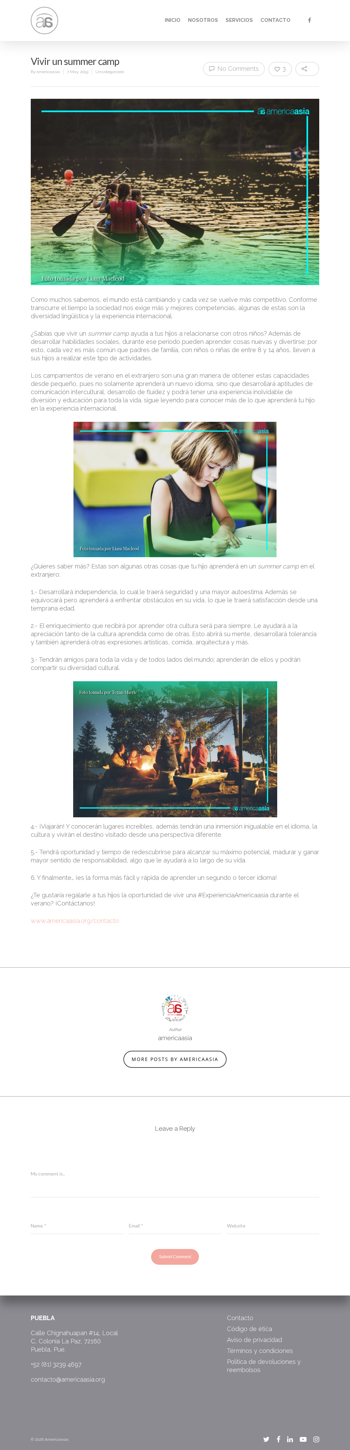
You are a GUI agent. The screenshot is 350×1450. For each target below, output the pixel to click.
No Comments (237, 68)
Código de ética (249, 1328)
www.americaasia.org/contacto (75, 920)
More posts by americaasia (175, 1059)
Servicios (239, 20)
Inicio (172, 20)
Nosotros (203, 20)
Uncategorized (109, 71)
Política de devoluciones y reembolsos (264, 1365)
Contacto (275, 20)
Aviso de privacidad (254, 1339)
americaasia (48, 71)
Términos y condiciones (260, 1350)
